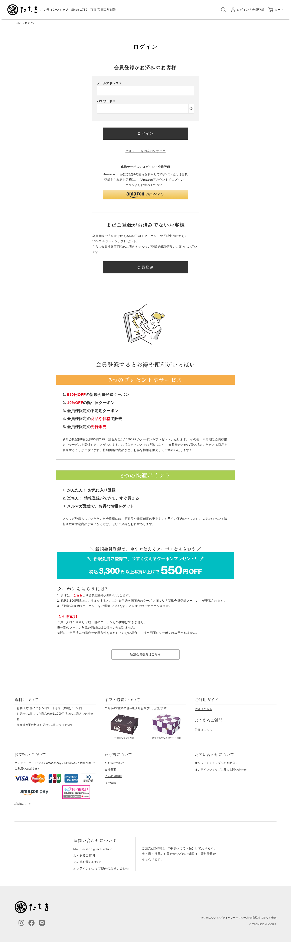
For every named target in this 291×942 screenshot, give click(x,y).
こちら (77, 595)
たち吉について (115, 763)
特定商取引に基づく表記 (262, 917)
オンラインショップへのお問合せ (216, 763)
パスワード (106, 101)
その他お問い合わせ (87, 862)
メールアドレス (109, 83)
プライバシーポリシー (233, 917)
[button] (145, 194)
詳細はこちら (203, 709)
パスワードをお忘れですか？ (145, 151)
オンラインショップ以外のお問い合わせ (221, 769)
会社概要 (110, 769)
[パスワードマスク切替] (191, 108)
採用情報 (110, 782)
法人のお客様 (113, 776)
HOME (18, 23)
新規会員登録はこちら (145, 654)
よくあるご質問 (84, 855)
